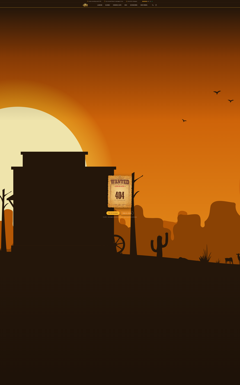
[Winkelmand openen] (156, 5)
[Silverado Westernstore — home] (85, 5)
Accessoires (133, 5)
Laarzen (99, 5)
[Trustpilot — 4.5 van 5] (152, 1)
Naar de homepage (113, 213)
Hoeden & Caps (117, 5)
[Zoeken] (152, 5)
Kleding (107, 5)
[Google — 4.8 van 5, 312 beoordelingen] (150, 1)
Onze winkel (144, 5)
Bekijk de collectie (127, 213)
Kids (126, 5)
